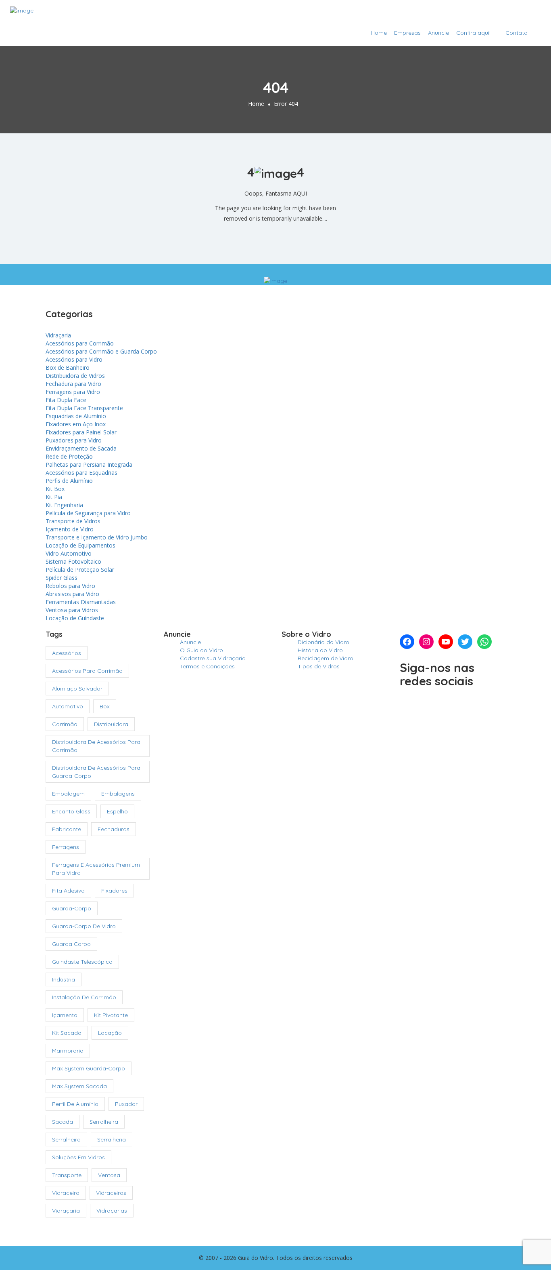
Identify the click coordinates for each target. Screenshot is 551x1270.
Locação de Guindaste (75, 618)
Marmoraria (67, 1050)
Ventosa (109, 1175)
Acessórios (66, 653)
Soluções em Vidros (78, 1157)
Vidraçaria (58, 335)
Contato (516, 32)
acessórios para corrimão (87, 670)
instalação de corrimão (84, 997)
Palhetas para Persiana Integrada (89, 464)
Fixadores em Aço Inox (76, 424)
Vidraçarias (111, 1210)
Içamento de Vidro (70, 529)
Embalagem (68, 793)
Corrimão (64, 724)
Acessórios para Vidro (74, 359)
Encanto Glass (71, 811)
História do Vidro (320, 650)
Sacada (62, 1121)
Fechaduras (113, 829)
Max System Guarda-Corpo (88, 1068)
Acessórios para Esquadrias (81, 472)
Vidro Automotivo (69, 553)
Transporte (66, 1175)
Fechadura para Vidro (73, 384)
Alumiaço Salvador (77, 688)
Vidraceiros (111, 1192)
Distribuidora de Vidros (75, 375)
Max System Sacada (79, 1086)
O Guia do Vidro (201, 650)
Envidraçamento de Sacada (81, 448)
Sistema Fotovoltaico (73, 561)
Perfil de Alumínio (75, 1104)
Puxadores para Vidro (74, 440)
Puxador (126, 1104)
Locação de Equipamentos (80, 545)
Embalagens (118, 793)
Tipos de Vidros (319, 666)
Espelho (117, 811)
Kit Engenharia (64, 505)
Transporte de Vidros (73, 521)
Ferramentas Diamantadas (81, 602)
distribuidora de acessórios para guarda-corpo (96, 771)
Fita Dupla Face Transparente (84, 408)
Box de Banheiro (68, 367)
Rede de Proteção (69, 456)
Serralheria (111, 1139)
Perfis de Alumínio (69, 480)
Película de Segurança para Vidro (88, 513)
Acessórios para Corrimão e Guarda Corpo (101, 351)
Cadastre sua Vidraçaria (497, 13)
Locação (110, 1032)
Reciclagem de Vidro (325, 658)
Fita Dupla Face (66, 400)
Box (105, 706)
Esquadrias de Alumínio (76, 416)
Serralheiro (66, 1139)
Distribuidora (111, 724)
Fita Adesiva (68, 890)
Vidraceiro (65, 1192)
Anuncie (438, 32)
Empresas (407, 32)
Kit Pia (54, 497)
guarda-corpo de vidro (84, 926)
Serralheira (104, 1121)
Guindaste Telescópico (82, 961)
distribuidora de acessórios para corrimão (96, 746)
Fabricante (66, 829)
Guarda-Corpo (71, 908)
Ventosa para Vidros (72, 610)
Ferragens (65, 847)
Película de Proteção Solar (80, 569)
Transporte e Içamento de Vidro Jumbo (97, 537)
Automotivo (67, 706)
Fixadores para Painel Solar (81, 432)
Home (379, 32)
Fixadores (114, 890)
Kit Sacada (66, 1032)
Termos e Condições (207, 666)
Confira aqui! (473, 32)
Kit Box (55, 489)
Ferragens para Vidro (73, 392)
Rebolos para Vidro (70, 586)
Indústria (63, 979)
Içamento (64, 1015)
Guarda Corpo (71, 944)
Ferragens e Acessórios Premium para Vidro (96, 868)
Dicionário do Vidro (323, 642)
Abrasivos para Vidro (72, 594)
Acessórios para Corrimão (80, 343)
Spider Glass (61, 577)
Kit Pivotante (111, 1015)
